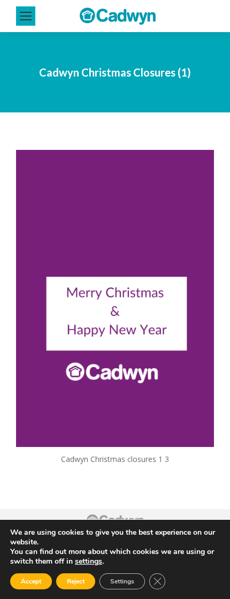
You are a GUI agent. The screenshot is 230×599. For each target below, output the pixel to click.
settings (88, 561)
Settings (122, 581)
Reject (76, 581)
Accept (31, 581)
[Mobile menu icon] (25, 16)
